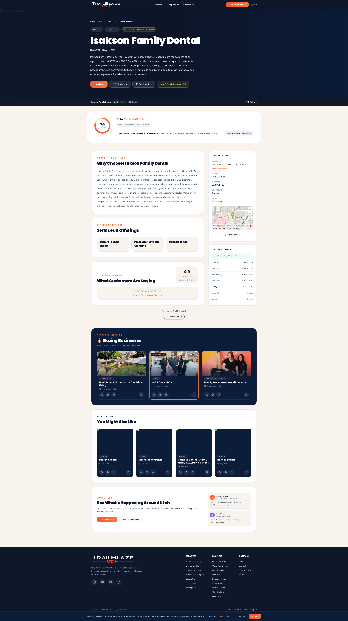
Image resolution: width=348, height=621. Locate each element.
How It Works (218, 570)
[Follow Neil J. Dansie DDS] (193, 394)
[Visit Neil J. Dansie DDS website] (160, 394)
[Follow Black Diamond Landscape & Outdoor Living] (141, 394)
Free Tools (216, 596)
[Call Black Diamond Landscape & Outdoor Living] (101, 394)
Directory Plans (219, 579)
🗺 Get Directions (144, 84)
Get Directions (234, 235)
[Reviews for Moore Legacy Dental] (153, 472)
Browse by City (192, 566)
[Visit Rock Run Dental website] (225, 472)
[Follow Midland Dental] (128, 472)
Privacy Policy (224, 616)
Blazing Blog (191, 587)
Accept (254, 616)
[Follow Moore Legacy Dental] (167, 472)
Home (92, 21)
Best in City (191, 579)
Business (187, 4)
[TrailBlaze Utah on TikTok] (119, 582)
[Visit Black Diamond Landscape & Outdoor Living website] (107, 394)
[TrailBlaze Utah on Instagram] (94, 582)
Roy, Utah (216, 193)
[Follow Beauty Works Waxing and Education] (246, 394)
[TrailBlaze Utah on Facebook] (111, 582)
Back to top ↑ (250, 609)
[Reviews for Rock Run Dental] (231, 472)
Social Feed (191, 583)
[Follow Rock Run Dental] (246, 472)
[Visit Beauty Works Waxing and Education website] (212, 394)
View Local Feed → (130, 519)
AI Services (217, 583)
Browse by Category (195, 574)
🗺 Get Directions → (219, 168)
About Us (243, 561)
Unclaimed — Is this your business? (139, 29)
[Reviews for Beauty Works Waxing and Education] (218, 394)
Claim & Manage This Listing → (239, 133)
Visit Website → (219, 185)
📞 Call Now (99, 84)
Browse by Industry (194, 570)
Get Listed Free (219, 561)
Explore (172, 4)
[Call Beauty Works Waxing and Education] (206, 394)
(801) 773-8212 (218, 177)
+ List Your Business (237, 4)
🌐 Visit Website (120, 84)
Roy (100, 21)
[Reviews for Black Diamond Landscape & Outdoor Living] (113, 394)
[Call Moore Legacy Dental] (141, 472)
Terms (241, 574)
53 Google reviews (137, 119)
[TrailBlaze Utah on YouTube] (102, 582)
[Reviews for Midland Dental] (113, 472)
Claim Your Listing (220, 566)
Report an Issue (234, 609)
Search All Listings (194, 561)
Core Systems (218, 592)
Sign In (254, 4)
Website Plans (218, 587)
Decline (241, 616)
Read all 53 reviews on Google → (147, 295)
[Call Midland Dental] (101, 472)
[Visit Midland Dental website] (107, 472)
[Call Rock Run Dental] (219, 472)
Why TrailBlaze (218, 574)
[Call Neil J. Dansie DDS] (154, 394)
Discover (158, 4)
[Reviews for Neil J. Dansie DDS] (166, 394)
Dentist (108, 21)
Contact (242, 566)
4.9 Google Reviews (173, 84)
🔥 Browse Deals (107, 519)
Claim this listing (174, 317)
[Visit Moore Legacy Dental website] (147, 472)
